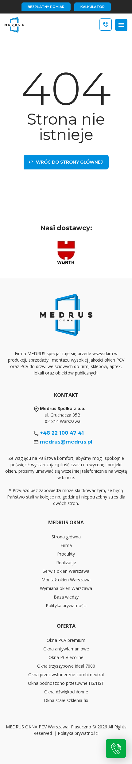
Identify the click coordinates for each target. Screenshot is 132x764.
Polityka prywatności (66, 605)
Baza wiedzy (66, 597)
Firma (66, 545)
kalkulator (92, 7)
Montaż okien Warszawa (66, 580)
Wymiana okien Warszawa (66, 588)
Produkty (66, 554)
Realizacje (66, 562)
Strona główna (66, 537)
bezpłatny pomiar (46, 7)
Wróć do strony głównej (69, 162)
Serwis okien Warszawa (66, 571)
